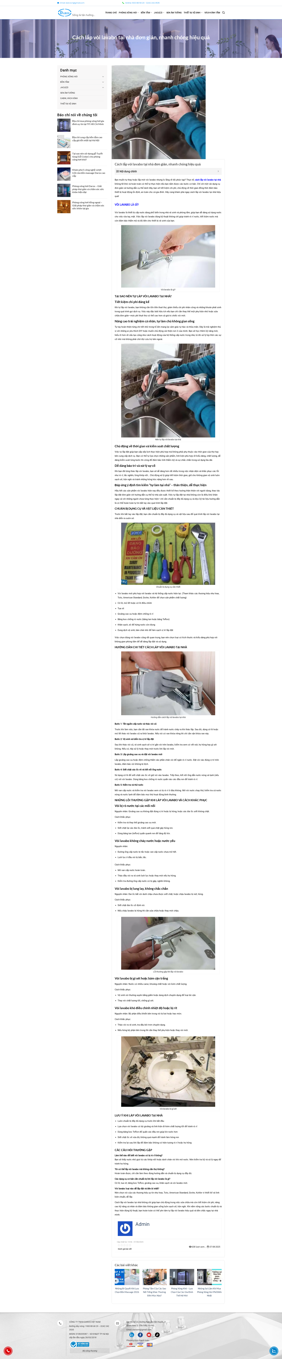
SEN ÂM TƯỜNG (174, 12)
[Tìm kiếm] (223, 13)
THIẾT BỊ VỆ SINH (192, 12)
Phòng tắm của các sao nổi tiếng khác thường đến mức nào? (154, 1292)
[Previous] (116, 1281)
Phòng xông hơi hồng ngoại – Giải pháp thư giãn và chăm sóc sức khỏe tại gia (88, 205)
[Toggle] (103, 76)
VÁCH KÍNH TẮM (212, 12)
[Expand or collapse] (218, 171)
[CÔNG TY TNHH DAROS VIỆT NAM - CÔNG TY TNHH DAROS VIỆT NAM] (76, 12)
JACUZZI (158, 12)
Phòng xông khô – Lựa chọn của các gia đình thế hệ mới (182, 1292)
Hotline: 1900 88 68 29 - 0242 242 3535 (142, 3)
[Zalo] (131, 1334)
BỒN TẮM (145, 12)
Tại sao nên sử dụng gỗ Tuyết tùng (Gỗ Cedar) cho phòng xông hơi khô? (87, 156)
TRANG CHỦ (111, 12)
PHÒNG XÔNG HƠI (128, 12)
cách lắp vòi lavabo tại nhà (208, 179)
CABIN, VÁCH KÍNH (69, 98)
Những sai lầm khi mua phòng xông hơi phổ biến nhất (209, 1292)
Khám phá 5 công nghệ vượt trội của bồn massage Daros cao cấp (88, 172)
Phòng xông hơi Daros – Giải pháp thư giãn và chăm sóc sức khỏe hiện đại (88, 189)
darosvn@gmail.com (75, 3)
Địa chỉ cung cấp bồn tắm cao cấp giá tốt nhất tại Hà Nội (87, 139)
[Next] (220, 1281)
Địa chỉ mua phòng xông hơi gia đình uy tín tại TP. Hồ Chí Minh (88, 122)
